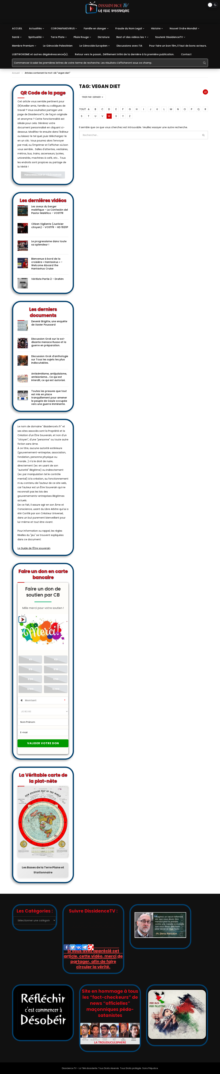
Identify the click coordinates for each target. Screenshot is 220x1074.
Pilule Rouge (81, 37)
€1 (30, 659)
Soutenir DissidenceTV (169, 37)
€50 (55, 679)
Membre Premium (23, 45)
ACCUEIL (17, 28)
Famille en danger (95, 28)
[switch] (212, 5)
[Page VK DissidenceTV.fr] (79, 947)
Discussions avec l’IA (129, 45)
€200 (55, 689)
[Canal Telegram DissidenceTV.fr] (85, 947)
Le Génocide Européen (93, 45)
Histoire (156, 28)
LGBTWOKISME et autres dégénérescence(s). (40, 54)
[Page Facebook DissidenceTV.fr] (67, 947)
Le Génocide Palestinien (58, 45)
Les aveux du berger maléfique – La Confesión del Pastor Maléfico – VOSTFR (49, 210)
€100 (30, 689)
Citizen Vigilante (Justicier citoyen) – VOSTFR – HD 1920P (49, 225)
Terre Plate (57, 37)
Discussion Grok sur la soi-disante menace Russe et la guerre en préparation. (48, 342)
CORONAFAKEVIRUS (63, 28)
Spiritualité (35, 37)
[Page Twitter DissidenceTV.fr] (73, 947)
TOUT (81, 109)
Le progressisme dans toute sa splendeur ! (49, 243)
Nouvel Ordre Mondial (183, 28)
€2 (56, 659)
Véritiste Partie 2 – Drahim (47, 279)
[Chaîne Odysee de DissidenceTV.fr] (91, 947)
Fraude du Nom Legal (128, 28)
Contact (186, 54)
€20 (30, 679)
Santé (15, 37)
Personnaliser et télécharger (43, 174)
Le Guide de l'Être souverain (34, 548)
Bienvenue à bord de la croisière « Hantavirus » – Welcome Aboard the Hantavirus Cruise (46, 263)
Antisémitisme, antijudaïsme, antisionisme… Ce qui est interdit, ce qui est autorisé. (49, 377)
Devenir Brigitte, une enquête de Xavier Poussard (49, 323)
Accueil (16, 72)
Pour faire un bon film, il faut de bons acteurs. (178, 45)
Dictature (103, 37)
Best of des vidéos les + (131, 37)
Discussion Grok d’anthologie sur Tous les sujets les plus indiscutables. (49, 359)
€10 (55, 669)
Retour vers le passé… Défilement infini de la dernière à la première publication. (124, 54)
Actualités (35, 28)
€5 (30, 669)
